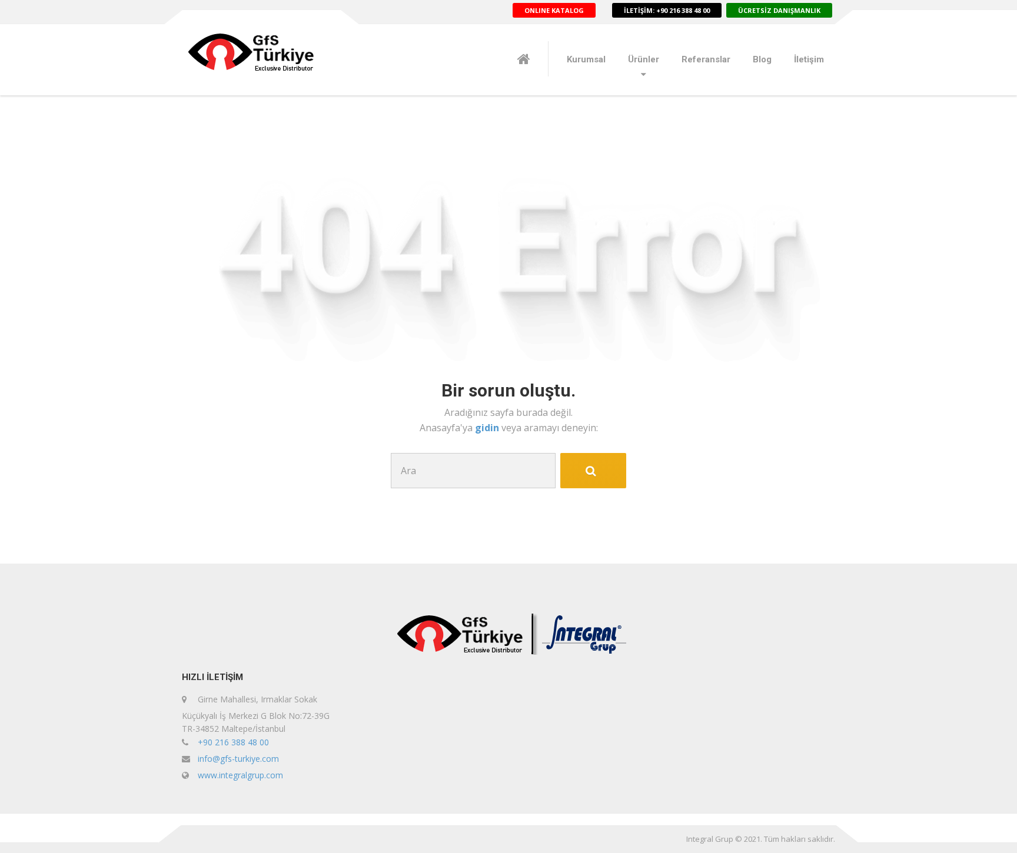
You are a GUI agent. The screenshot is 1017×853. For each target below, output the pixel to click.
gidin (488, 427)
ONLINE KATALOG (554, 10)
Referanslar (706, 59)
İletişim (809, 59)
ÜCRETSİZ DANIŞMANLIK (779, 10)
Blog (762, 59)
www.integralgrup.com (240, 775)
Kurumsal (586, 59)
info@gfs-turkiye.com (238, 758)
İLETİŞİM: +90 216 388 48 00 (667, 10)
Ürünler (643, 59)
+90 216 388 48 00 (233, 742)
